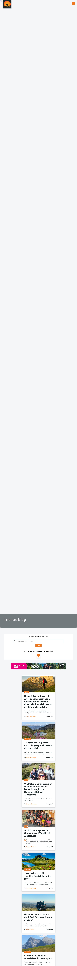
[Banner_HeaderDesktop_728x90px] (38, 666)
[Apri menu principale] (73, 3)
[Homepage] (7, 4)
